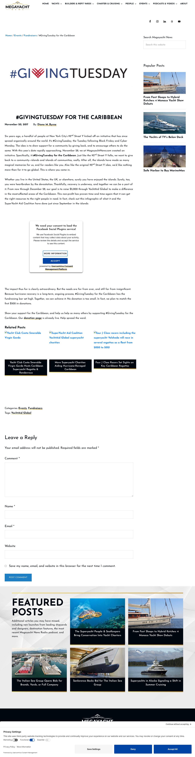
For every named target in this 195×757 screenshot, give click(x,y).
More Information (55, 253)
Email (9, 526)
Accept (55, 261)
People (129, 4)
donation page (33, 318)
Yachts (55, 4)
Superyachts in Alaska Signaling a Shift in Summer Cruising (156, 683)
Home (45, 4)
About (183, 4)
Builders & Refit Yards (78, 4)
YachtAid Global (21, 413)
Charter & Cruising (108, 4)
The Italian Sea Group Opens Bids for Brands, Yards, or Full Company (39, 683)
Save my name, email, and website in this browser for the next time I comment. (62, 566)
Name (10, 506)
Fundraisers (35, 408)
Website (10, 546)
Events (143, 4)
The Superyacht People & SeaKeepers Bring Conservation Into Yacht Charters (97, 633)
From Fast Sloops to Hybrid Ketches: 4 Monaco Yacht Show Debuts (156, 633)
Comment (12, 458)
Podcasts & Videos (164, 4)
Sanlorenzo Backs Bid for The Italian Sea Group (97, 683)
